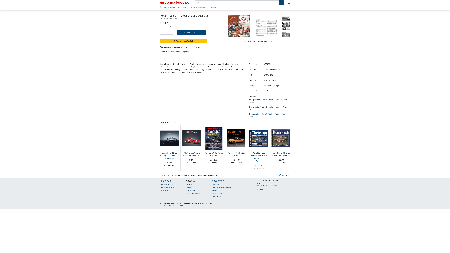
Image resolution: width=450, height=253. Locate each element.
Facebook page (191, 190)
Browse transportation (167, 184)
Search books (164, 190)
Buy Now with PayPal (184, 41)
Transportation (254, 100)
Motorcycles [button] (183, 7)
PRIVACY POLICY (167, 206)
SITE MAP (180, 206)
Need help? (218, 180)
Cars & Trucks (267, 100)
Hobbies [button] (214, 7)
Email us (260, 189)
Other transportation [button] (199, 7)
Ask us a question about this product (176, 52)
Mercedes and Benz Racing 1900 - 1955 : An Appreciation (169, 155)
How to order (216, 184)
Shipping (215, 190)
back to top (285, 175)
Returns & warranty (218, 193)
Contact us (189, 187)
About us (189, 184)
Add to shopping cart (191, 32)
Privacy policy (216, 196)
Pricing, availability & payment (221, 187)
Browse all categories (167, 187)
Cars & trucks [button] (169, 7)
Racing (277, 100)
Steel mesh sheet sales (193, 193)
